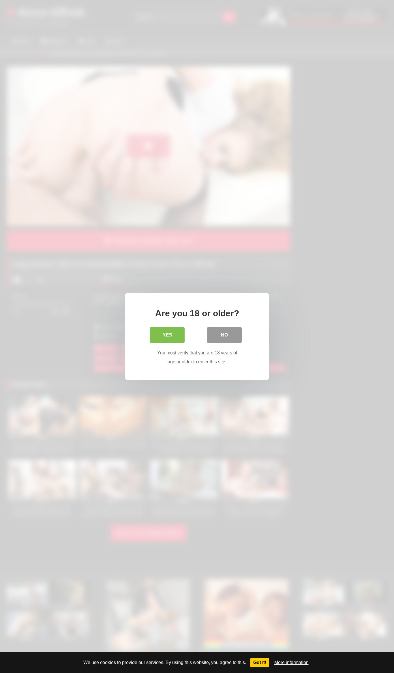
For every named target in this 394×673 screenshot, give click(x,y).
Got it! (259, 662)
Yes (167, 334)
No (224, 334)
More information (291, 662)
